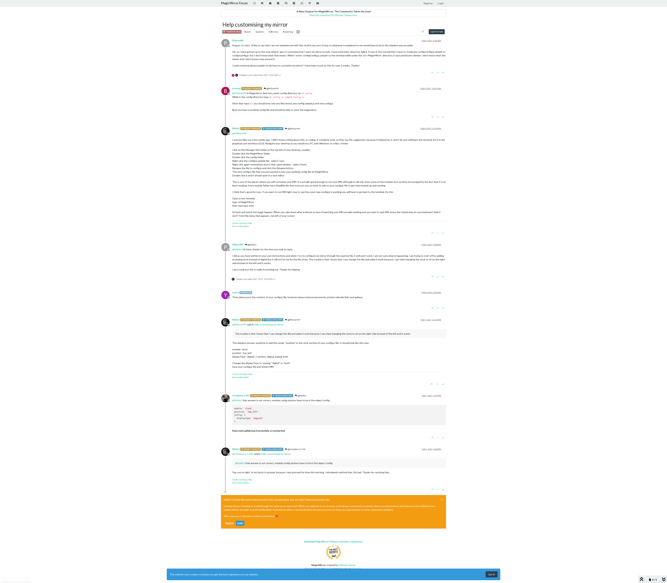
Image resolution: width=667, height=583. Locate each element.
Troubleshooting (233, 32)
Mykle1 (236, 128)
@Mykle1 (251, 244)
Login (240, 523)
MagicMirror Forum (234, 3)
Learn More (265, 574)
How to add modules (240, 226)
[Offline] (226, 130)
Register (229, 523)
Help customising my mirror (268, 324)
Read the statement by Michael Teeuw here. (333, 15)
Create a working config (242, 223)
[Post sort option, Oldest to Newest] (423, 31)
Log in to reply (436, 31)
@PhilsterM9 (272, 88)
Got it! (491, 574)
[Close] (442, 499)
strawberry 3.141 (240, 395)
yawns (235, 292)
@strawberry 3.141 (296, 449)
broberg (236, 88)
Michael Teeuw (347, 565)
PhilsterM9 (237, 40)
